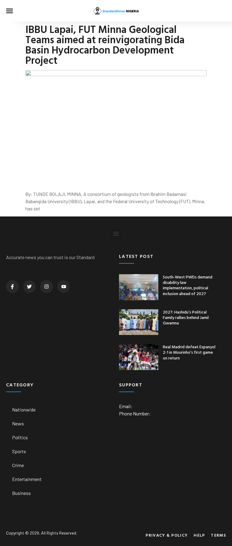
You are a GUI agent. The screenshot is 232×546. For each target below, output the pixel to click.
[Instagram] (46, 286)
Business (21, 493)
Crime (18, 465)
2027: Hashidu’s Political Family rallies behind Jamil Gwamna (186, 317)
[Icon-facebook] (12, 286)
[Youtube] (63, 286)
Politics (20, 437)
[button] (9, 11)
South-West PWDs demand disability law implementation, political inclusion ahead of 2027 (187, 285)
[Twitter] (29, 286)
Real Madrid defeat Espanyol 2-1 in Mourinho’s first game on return (189, 352)
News (18, 423)
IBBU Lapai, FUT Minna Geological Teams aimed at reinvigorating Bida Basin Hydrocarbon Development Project (105, 44)
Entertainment (27, 479)
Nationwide (24, 409)
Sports (19, 451)
